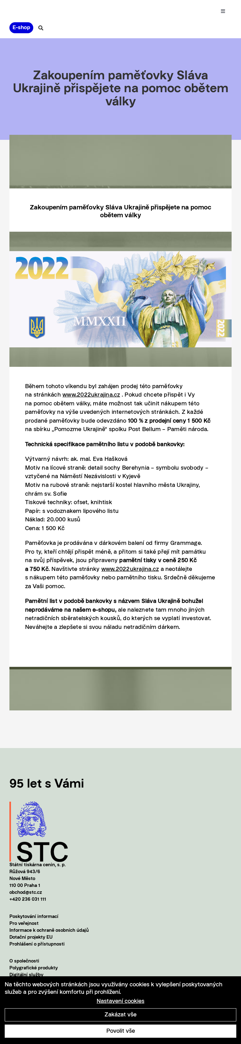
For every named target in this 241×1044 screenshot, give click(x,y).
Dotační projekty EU (31, 938)
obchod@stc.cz (25, 893)
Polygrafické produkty (33, 968)
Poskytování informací (33, 917)
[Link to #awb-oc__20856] (40, 27)
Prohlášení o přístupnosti (37, 944)
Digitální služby (26, 975)
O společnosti (24, 961)
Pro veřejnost (24, 924)
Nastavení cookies (120, 1001)
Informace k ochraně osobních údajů (49, 931)
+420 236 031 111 (27, 900)
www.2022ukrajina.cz (91, 395)
